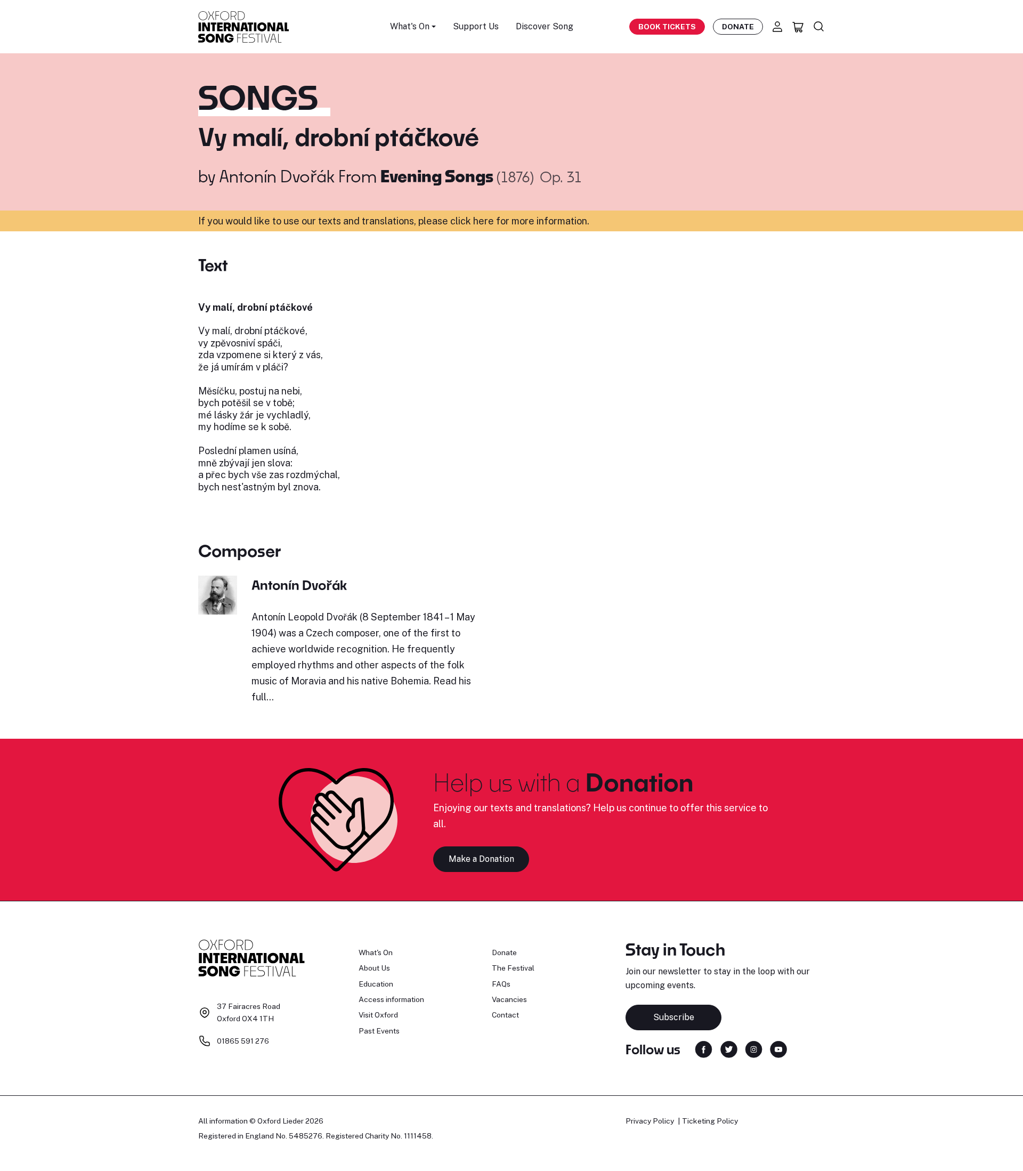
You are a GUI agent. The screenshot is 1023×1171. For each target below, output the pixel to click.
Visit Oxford (378, 1015)
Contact (505, 1015)
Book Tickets (667, 26)
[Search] (819, 26)
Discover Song (544, 26)
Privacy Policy (650, 1121)
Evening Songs (438, 175)
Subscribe (673, 1017)
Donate (738, 26)
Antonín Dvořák (277, 175)
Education (376, 984)
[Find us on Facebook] (703, 1048)
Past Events (379, 1031)
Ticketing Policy (710, 1121)
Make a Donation (481, 859)
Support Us (476, 26)
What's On (376, 952)
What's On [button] (409, 26)
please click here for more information (502, 221)
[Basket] (798, 27)
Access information (391, 999)
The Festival (513, 968)
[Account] (777, 26)
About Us (374, 968)
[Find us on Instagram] (753, 1048)
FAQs (501, 984)
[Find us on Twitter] (728, 1048)
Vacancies (509, 999)
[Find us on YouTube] (778, 1048)
